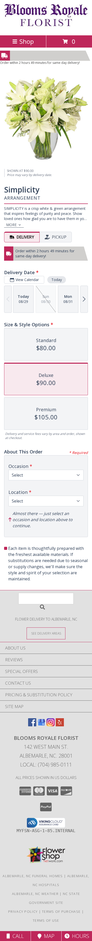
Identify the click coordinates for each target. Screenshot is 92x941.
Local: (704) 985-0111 (46, 764)
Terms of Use (46, 920)
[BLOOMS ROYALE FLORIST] (46, 27)
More (11, 224)
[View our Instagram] (51, 725)
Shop (26, 41)
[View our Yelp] (60, 725)
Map (47, 936)
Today (56, 279)
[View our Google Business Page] (41, 725)
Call (17, 936)
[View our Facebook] (32, 725)
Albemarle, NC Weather (35, 893)
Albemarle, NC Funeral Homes (33, 876)
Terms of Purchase (61, 911)
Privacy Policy (23, 911)
